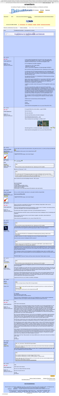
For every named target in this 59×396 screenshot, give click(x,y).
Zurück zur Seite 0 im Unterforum (35, 378)
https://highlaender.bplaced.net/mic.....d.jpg (33, 116)
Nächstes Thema (52, 378)
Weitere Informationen (47, 2)
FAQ (12, 16)
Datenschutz (15, 388)
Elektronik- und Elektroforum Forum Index (11, 27)
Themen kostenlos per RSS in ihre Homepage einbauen (43, 16)
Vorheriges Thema (46, 378)
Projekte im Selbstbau (23, 27)
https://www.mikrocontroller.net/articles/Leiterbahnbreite (26, 360)
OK (52, 2)
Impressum (10, 388)
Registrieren (47, 10)
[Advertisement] (29, 46)
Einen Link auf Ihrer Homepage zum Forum (23, 16)
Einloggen (42, 10)
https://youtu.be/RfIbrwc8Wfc (19, 194)
